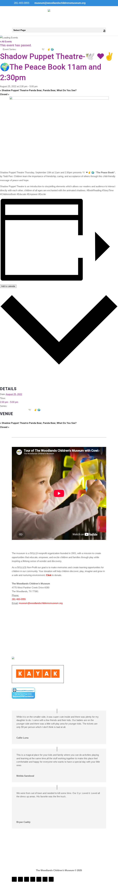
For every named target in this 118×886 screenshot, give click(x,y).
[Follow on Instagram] (20, 879)
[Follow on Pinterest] (51, 879)
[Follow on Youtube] (38, 879)
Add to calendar (8, 286)
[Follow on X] (45, 879)
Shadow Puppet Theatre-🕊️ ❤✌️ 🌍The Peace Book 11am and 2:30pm (40, 410)
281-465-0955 (19, 599)
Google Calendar (8, 373)
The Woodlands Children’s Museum (18, 419)
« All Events (6, 41)
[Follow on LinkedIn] (26, 879)
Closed (4, 94)
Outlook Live (6, 385)
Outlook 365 (6, 381)
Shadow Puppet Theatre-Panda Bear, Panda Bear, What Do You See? (38, 90)
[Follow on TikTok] (32, 879)
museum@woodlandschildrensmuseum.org (41, 603)
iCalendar (5, 377)
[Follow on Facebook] (14, 879)
